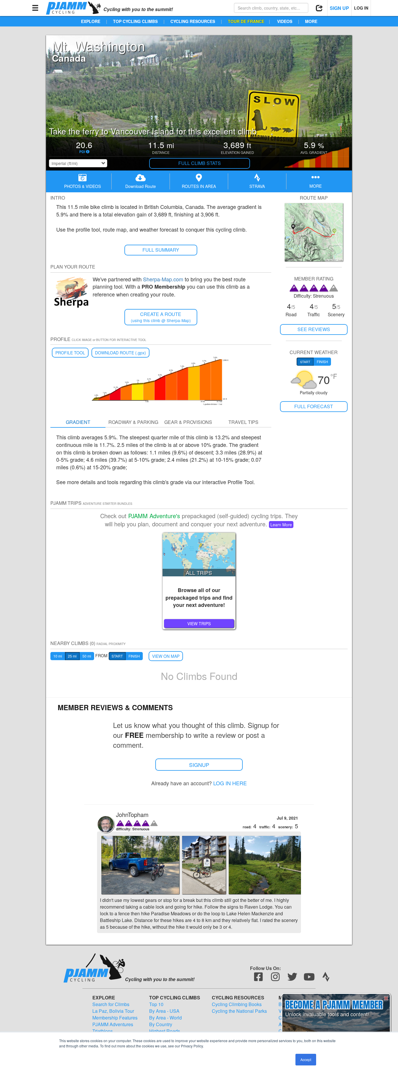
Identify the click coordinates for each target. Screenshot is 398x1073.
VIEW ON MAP (165, 656)
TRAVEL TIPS (243, 422)
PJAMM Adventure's (154, 515)
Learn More (281, 524)
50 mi (86, 655)
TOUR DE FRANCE (246, 21)
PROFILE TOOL (70, 353)
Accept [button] (305, 1059)
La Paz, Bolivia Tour (113, 1011)
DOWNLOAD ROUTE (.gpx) (120, 353)
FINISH (134, 655)
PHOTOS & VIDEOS (82, 186)
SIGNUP (199, 764)
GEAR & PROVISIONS (188, 422)
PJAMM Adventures (112, 1024)
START (117, 655)
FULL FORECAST (313, 406)
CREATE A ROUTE (161, 317)
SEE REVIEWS (313, 329)
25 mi (72, 655)
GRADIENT (78, 422)
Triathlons (102, 1031)
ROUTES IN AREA (199, 186)
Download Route (140, 186)
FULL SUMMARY (160, 249)
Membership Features (115, 1018)
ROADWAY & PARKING (133, 422)
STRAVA (257, 186)
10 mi (57, 655)
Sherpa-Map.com (163, 279)
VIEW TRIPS (199, 623)
